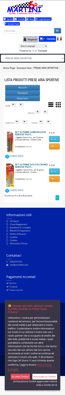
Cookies (13, 237)
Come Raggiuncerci (18, 224)
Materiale (22, 98)
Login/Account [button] (44, 19)
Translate (42, 50)
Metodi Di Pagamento (20, 230)
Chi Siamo (14, 221)
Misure (22, 87)
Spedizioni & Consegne (20, 227)
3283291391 (16, 261)
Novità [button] (10, 19)
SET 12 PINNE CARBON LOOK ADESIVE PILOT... (30, 133)
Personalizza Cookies (44, 376)
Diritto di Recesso (18, 234)
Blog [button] (31, 19)
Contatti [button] (21, 19)
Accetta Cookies (20, 376)
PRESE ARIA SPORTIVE (46, 67)
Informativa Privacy (19, 243)
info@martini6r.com (19, 265)
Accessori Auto (24, 67)
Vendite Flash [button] (13, 23)
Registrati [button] (32, 39)
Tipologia (22, 92)
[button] (47, 39)
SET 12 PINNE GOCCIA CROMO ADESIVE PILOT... (31, 165)
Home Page (9, 67)
